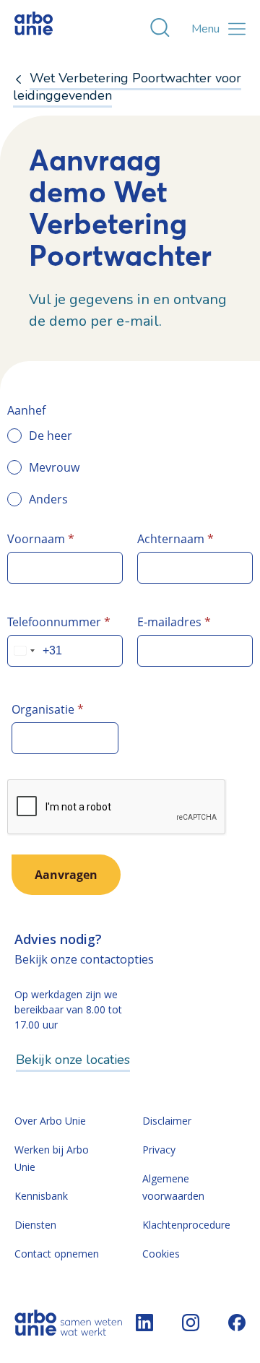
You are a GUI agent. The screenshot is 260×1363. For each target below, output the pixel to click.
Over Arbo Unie (50, 1121)
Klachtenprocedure (186, 1225)
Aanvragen (66, 875)
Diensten (35, 1225)
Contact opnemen (56, 1253)
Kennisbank (41, 1196)
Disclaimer (166, 1121)
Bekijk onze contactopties (84, 959)
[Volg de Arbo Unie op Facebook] (237, 1322)
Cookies (161, 1253)
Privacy (159, 1149)
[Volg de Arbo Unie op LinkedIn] (144, 1322)
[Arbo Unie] (46, 29)
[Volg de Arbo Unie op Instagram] (190, 1322)
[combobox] (24, 650)
